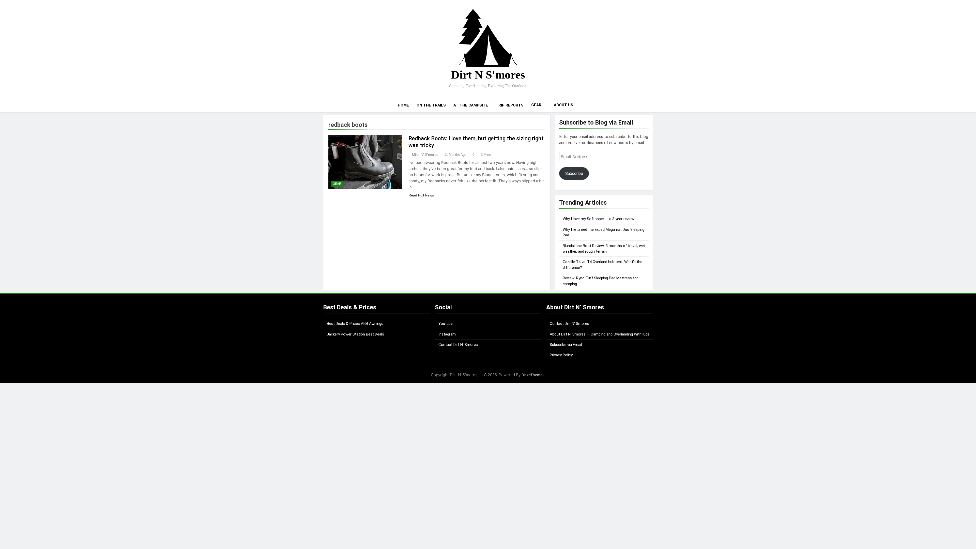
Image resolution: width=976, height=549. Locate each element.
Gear (536, 105)
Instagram (447, 334)
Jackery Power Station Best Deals (355, 334)
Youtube (445, 323)
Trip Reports (510, 105)
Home (403, 105)
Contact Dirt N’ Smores (458, 344)
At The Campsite (470, 105)
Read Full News (421, 195)
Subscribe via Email (566, 344)
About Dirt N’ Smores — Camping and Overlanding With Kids (600, 334)
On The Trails (431, 105)
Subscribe (574, 173)
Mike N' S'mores (425, 154)
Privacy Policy (561, 355)
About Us (563, 105)
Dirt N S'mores (488, 74)
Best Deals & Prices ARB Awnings (355, 323)
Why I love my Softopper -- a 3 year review (598, 219)
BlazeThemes (533, 375)
